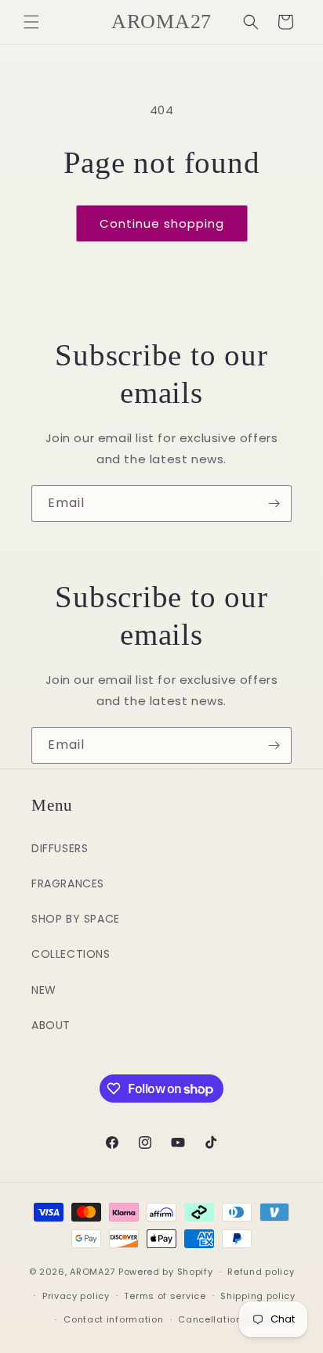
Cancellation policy (226, 1319)
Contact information (113, 1319)
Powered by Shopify (165, 1271)
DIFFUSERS (59, 848)
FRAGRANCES (67, 883)
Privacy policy (76, 1296)
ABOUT (51, 1025)
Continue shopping (162, 223)
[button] (31, 22)
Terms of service (164, 1296)
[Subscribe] (273, 503)
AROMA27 (92, 1271)
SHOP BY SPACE (75, 919)
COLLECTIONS (71, 954)
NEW (43, 990)
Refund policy (260, 1271)
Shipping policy (258, 1296)
